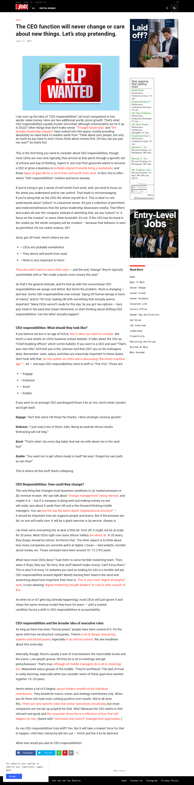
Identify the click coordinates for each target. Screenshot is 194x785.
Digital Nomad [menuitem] (47, 8)
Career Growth (138, 293)
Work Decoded (137, 352)
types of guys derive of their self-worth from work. (60, 173)
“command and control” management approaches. (87, 719)
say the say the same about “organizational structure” (78, 510)
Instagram (151, 780)
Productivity (137, 336)
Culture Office (138, 309)
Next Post (119, 770)
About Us (27, 2)
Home (18, 2)
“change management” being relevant (93, 495)
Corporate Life (138, 303)
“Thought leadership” (91, 127)
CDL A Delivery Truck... (142, 169)
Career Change (138, 287)
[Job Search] (143, 197)
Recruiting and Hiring (142, 341)
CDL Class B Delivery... (142, 113)
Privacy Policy (169, 780)
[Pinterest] (65, 752)
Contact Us (40, 2)
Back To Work (137, 282)
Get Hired (135, 320)
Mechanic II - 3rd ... (140, 147)
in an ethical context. (80, 639)
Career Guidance (139, 298)
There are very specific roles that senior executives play (64, 704)
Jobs (149, 195)
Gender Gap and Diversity (144, 314)
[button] (167, 8)
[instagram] (177, 2)
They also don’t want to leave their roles (42, 269)
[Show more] (77, 752)
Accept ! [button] (14, 776)
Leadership (136, 330)
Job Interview (138, 325)
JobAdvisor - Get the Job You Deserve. (59, 780)
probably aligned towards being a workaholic (83, 168)
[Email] (71, 752)
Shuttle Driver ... (139, 90)
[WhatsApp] (59, 752)
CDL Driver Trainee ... (141, 124)
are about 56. (98, 535)
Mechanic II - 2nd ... (140, 158)
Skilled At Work (139, 347)
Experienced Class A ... (142, 101)
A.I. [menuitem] (33, 8)
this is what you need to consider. (92, 334)
